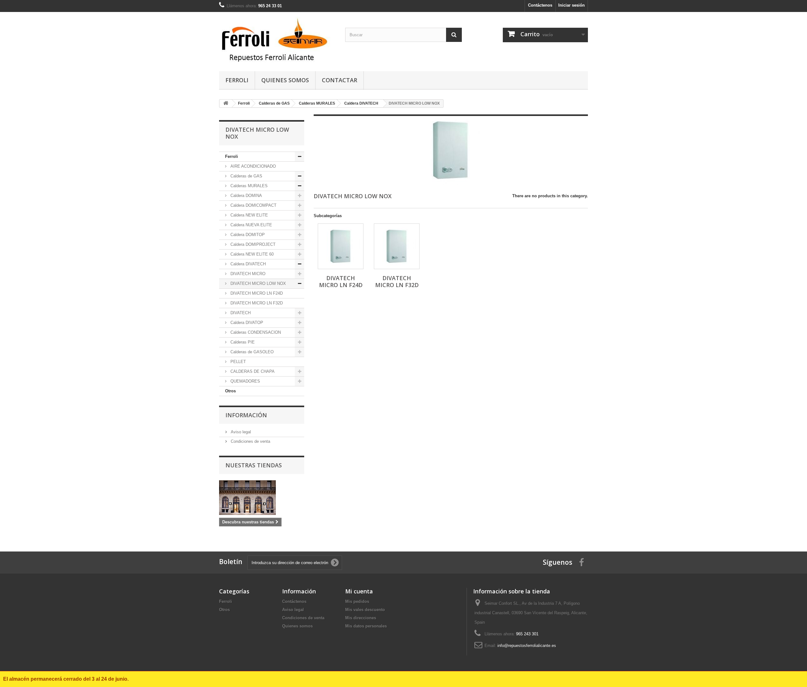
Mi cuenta (359, 591)
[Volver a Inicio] (226, 103)
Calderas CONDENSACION (255, 332)
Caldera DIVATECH (247, 264)
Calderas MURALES (248, 185)
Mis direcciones (360, 617)
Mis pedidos (357, 601)
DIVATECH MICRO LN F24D (256, 293)
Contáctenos (540, 5)
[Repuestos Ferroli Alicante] (277, 40)
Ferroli (236, 80)
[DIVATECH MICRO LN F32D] (397, 246)
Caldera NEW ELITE (248, 215)
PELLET (237, 361)
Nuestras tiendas (253, 465)
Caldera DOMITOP (247, 234)
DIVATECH (240, 312)
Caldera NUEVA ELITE (250, 224)
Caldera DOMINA (245, 195)
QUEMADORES (244, 381)
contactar (339, 80)
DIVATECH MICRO (247, 273)
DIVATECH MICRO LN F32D (256, 303)
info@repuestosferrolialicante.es (526, 645)
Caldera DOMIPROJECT (252, 244)
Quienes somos (285, 80)
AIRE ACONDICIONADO (252, 166)
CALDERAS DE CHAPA (252, 371)
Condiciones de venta (249, 441)
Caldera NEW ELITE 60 (251, 254)
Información (246, 415)
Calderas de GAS (245, 176)
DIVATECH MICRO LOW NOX (257, 283)
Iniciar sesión (571, 5)
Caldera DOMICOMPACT (252, 205)
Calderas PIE (242, 342)
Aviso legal (240, 432)
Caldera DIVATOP (246, 322)
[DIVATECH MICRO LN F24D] (340, 246)
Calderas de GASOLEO (251, 351)
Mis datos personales (366, 626)
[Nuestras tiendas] (261, 497)
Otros (230, 391)
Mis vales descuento (365, 609)
